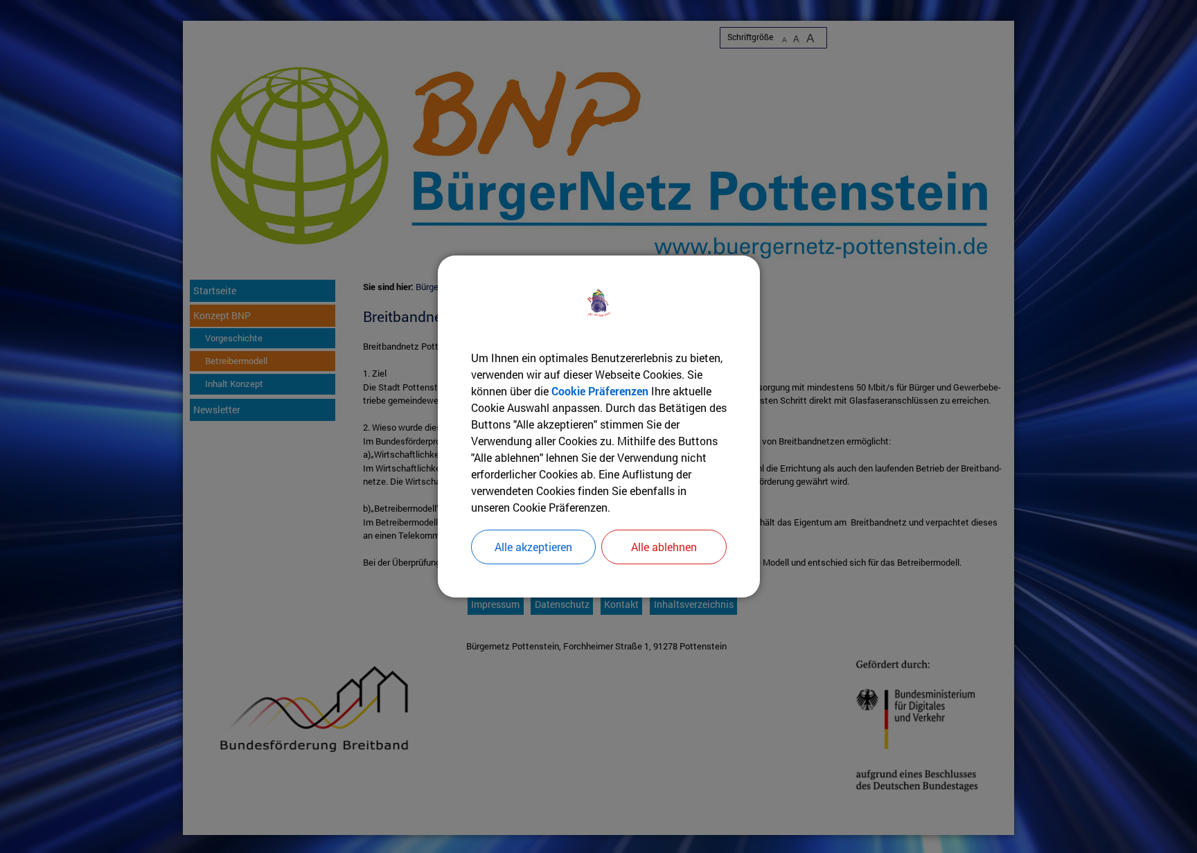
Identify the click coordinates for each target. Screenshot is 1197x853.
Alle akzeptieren (533, 546)
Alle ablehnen (664, 546)
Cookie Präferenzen (599, 391)
